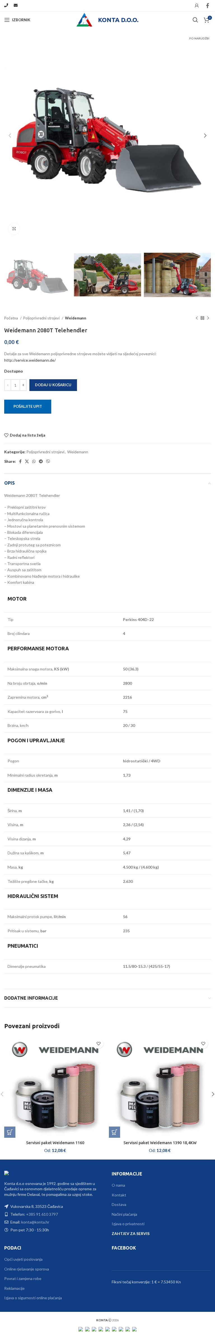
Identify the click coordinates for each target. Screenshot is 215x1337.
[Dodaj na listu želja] (98, 1044)
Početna (11, 318)
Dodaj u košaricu (53, 385)
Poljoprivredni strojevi (41, 318)
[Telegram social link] (41, 461)
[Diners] (121, 1329)
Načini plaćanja (124, 1214)
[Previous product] (197, 318)
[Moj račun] (197, 5)
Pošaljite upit (27, 406)
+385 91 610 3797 (42, 1214)
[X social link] (27, 461)
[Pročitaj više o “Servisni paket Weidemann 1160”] (9, 1132)
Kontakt (119, 1195)
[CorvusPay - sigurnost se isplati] (134, 1329)
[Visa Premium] (100, 1329)
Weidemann (75, 318)
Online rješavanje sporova (26, 1269)
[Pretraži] (195, 19)
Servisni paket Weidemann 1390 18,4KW (160, 1143)
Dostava (119, 1204)
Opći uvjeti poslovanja (23, 1259)
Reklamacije (14, 1288)
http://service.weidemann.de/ (30, 360)
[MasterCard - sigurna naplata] (87, 1329)
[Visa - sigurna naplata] (80, 1329)
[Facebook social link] (207, 5)
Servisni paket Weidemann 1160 (55, 1143)
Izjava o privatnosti (128, 1223)
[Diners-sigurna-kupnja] (127, 1329)
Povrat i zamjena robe (22, 1278)
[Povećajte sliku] (14, 228)
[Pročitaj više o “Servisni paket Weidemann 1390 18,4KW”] (114, 1132)
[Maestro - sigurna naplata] (94, 1329)
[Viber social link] (48, 461)
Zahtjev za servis (130, 1233)
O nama (118, 1185)
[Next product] (208, 318)
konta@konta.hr (35, 1222)
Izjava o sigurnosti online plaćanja (33, 1297)
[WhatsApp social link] (34, 461)
